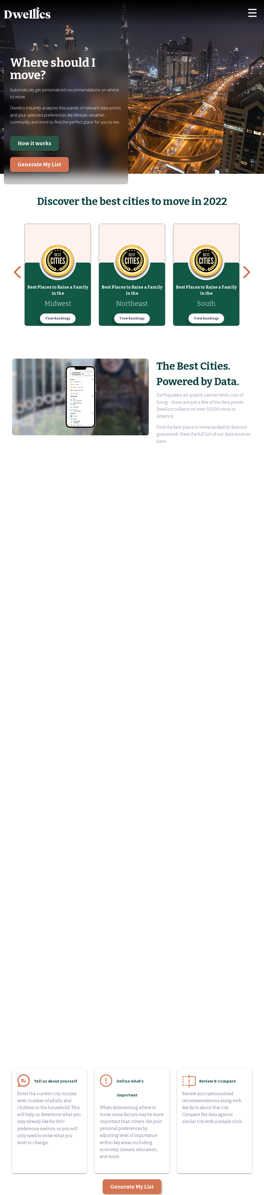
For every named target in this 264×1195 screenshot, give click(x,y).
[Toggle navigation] (252, 12)
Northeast (132, 304)
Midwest (58, 304)
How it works (34, 143)
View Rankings (57, 318)
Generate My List (39, 164)
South (206, 304)
